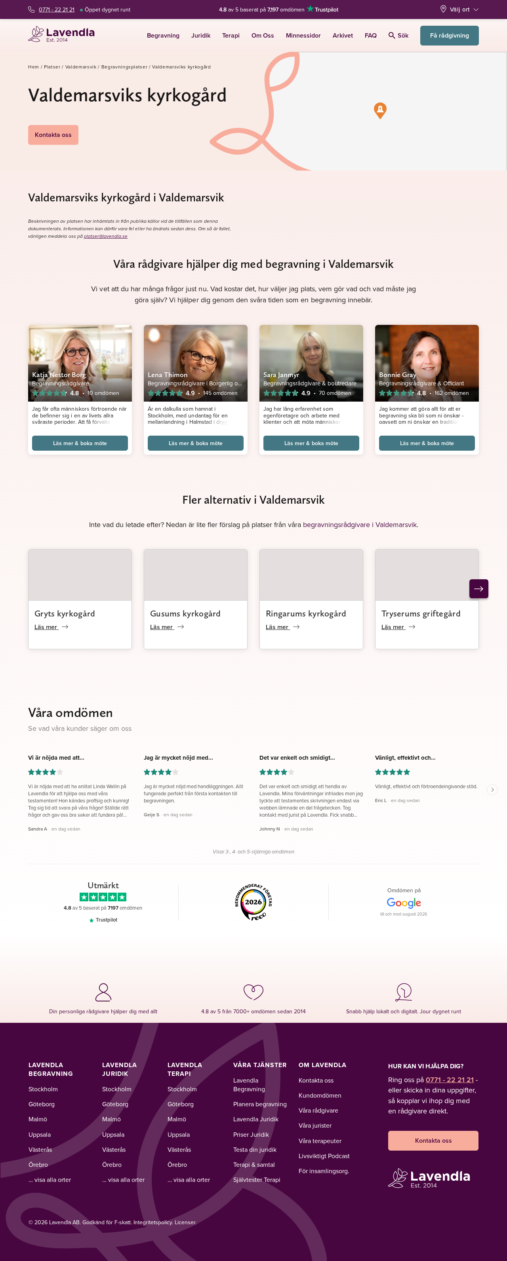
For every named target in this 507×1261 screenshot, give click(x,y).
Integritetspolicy (152, 1222)
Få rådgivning (449, 35)
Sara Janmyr (281, 374)
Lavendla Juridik (119, 1069)
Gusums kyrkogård (185, 613)
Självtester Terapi (256, 1179)
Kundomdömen (320, 1095)
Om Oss (263, 35)
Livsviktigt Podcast (324, 1155)
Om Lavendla (323, 1064)
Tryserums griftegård (421, 613)
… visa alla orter (50, 1179)
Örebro (38, 1164)
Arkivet (343, 35)
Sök (403, 35)
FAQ (371, 35)
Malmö (38, 1119)
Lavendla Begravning (51, 1069)
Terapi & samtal (254, 1164)
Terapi (231, 35)
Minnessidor (303, 35)
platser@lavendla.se (106, 236)
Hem (33, 66)
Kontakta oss (53, 134)
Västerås (40, 1149)
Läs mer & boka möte (80, 443)
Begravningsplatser (124, 66)
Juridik (200, 35)
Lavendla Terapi (185, 1069)
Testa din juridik (254, 1149)
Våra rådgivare (318, 1110)
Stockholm (43, 1089)
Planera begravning (260, 1104)
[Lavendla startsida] (64, 35)
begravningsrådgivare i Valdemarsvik (360, 524)
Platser (52, 66)
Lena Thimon (168, 374)
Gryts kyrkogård (64, 613)
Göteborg (42, 1104)
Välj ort (460, 9)
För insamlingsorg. (324, 1170)
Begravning (163, 35)
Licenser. (185, 1222)
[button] (380, 110)
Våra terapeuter (320, 1140)
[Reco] (254, 902)
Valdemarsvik (81, 66)
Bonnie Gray (397, 374)
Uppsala (40, 1134)
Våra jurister (315, 1125)
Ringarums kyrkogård (306, 613)
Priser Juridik (251, 1134)
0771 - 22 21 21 (56, 9)
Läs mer (46, 626)
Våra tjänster (260, 1064)
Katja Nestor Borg (59, 374)
